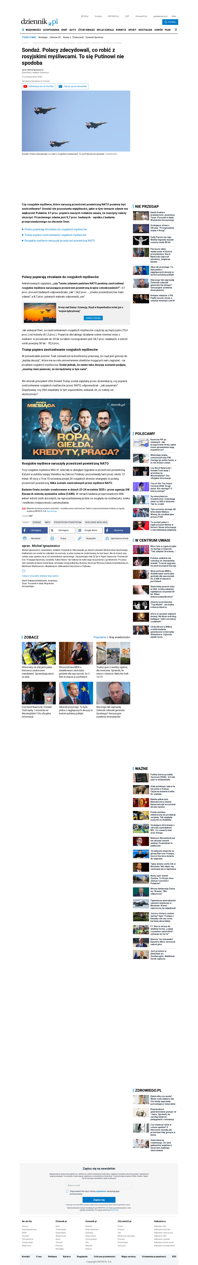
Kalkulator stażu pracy (163, 1233)
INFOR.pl (84, 16)
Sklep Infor (26, 1246)
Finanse (121, 1229)
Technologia (61, 1229)
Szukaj (172, 22)
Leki (119, 1233)
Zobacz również (93, 318)
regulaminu (101, 1191)
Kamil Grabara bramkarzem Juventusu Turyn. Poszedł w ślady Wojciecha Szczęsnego (39, 583)
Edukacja (89, 1233)
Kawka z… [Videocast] (73, 37)
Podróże (59, 1246)
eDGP (24, 1233)
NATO (47, 522)
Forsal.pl (25, 1236)
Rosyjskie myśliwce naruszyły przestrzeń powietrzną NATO (60, 240)
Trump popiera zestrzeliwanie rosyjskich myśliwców (55, 235)
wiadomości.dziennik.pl (41, 43)
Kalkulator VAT (160, 1236)
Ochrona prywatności (104, 1256)
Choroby (121, 1239)
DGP (127, 16)
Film (87, 1242)
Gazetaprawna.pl (29, 1229)
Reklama (52, 1256)
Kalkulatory (160, 1221)
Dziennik (25, 43)
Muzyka (89, 1246)
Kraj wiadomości (119, 637)
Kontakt (26, 1256)
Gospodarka (61, 1233)
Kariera (67, 1256)
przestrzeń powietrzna (67, 522)
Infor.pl (25, 1226)
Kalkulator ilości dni (162, 1229)
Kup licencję (52, 511)
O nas (39, 1256)
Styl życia (122, 1246)
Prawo (120, 1226)
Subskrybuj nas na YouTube (41, 86)
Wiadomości (61, 1236)
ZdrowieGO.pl (141, 16)
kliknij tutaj (114, 1210)
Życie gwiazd (91, 1239)
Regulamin (82, 1256)
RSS (174, 1256)
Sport (58, 1239)
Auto (58, 1226)
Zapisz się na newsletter (75, 86)
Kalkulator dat (160, 1226)
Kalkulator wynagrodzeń (164, 1246)
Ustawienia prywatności (154, 1256)
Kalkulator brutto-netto (164, 1242)
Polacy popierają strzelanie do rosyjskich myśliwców (56, 229)
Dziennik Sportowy (94, 37)
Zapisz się (99, 1199)
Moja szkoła (91, 1236)
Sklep (173, 16)
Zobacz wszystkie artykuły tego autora (40, 576)
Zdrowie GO (55, 37)
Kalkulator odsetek (162, 1239)
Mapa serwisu (128, 1256)
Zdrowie (59, 1242)
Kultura (89, 1249)
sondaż (37, 522)
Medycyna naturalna (126, 1236)
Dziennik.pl (61, 1221)
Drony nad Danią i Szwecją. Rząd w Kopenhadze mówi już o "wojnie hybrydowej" (90, 309)
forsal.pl (98, 16)
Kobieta (89, 1226)
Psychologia (123, 1242)
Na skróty (27, 1221)
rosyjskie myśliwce (96, 522)
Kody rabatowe (92, 1229)
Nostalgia (42, 37)
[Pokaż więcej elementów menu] (175, 30)
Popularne (100, 637)
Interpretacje (27, 1242)
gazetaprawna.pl (160, 16)
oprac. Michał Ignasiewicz (35, 71)
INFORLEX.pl (113, 16)
